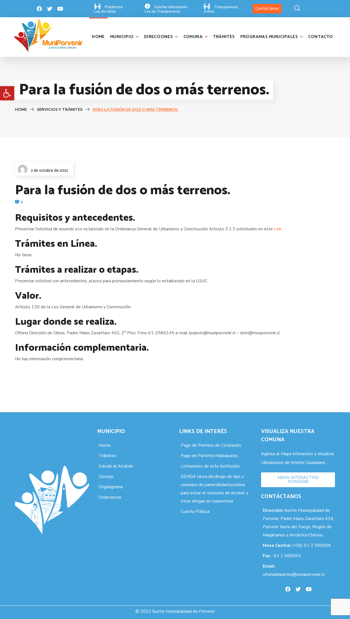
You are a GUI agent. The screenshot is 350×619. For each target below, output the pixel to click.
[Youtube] (60, 9)
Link (278, 229)
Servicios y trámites (60, 109)
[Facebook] (39, 9)
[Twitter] (50, 9)
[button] (7, 93)
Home (21, 109)
